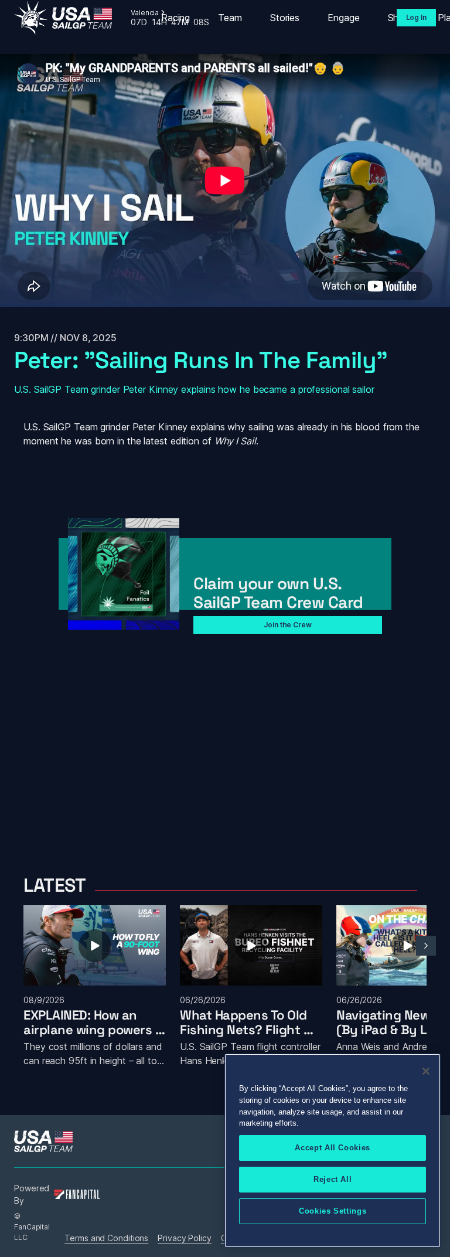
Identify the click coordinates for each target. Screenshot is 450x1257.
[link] (63, 18)
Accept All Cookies (332, 1147)
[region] (332, 1151)
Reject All (332, 1179)
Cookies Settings (333, 1211)
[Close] (426, 1071)
